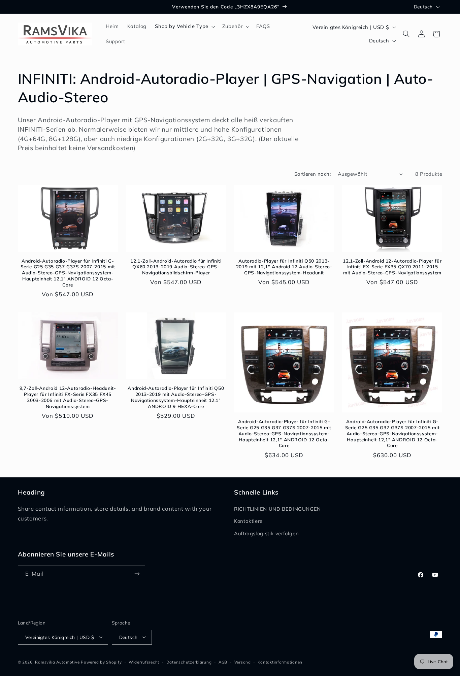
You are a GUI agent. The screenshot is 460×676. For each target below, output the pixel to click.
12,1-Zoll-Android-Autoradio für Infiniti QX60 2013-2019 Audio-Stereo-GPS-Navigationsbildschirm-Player (175, 267)
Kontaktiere (248, 521)
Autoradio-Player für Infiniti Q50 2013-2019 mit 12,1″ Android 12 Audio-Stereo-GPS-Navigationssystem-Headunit (284, 267)
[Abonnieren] (136, 574)
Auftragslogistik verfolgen (266, 533)
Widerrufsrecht (144, 661)
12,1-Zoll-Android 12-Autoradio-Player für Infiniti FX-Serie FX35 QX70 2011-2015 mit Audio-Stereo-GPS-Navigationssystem (392, 267)
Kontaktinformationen (280, 661)
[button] (184, 26)
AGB (223, 661)
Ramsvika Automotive (57, 661)
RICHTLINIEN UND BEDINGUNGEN (277, 509)
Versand (242, 661)
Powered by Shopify (101, 661)
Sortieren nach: (312, 174)
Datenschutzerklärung (189, 661)
